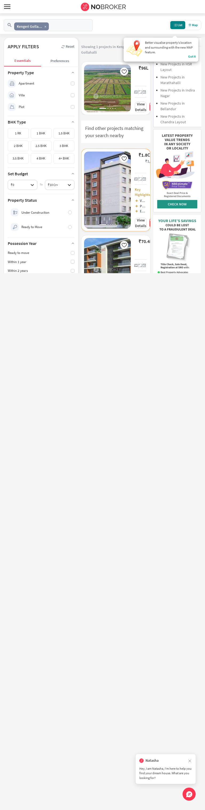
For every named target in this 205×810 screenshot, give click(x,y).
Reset (70, 46)
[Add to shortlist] (124, 72)
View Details (140, 107)
